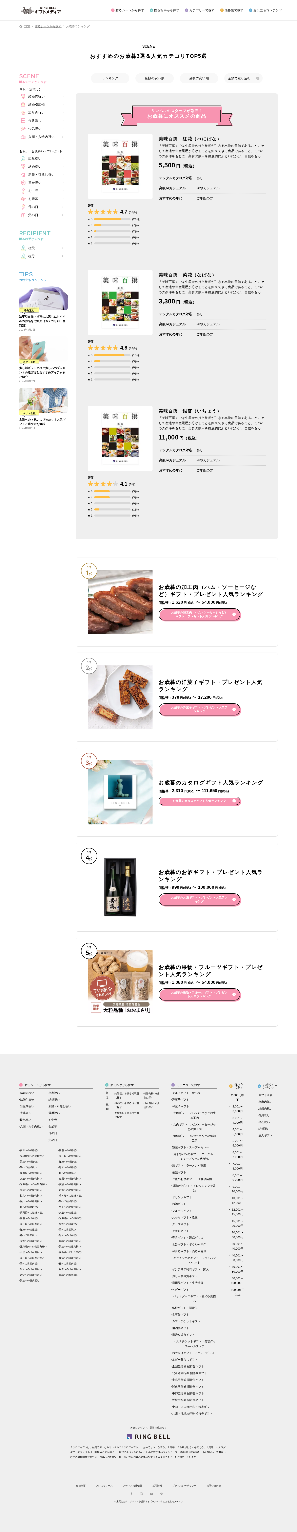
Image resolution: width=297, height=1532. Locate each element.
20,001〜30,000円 (237, 1235)
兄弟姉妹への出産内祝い (33, 1246)
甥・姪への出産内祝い (32, 1257)
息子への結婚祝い (68, 1167)
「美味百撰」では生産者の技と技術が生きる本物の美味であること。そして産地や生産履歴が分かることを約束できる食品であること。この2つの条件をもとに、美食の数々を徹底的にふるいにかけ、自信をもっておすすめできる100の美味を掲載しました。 (211, 151)
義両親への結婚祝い (31, 1173)
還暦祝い (54, 1113)
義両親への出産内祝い (71, 1252)
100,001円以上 (237, 1292)
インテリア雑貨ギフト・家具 (190, 1269)
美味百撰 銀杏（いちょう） (190, 410)
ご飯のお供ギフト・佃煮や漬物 (192, 1179)
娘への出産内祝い (29, 1263)
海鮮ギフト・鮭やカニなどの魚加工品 (194, 1138)
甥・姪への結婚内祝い (71, 1195)
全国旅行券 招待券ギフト (188, 1366)
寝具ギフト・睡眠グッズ (187, 1237)
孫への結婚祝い (67, 1173)
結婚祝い (54, 1099)
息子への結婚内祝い (70, 1207)
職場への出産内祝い (70, 1240)
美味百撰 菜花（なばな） (188, 274)
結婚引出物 (27, 1099)
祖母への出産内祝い (70, 1269)
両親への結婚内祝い (31, 1190)
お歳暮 (52, 1126)
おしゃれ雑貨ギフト (185, 1276)
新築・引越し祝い (59, 1106)
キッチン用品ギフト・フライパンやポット (194, 1260)
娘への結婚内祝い (68, 1201)
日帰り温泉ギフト (183, 1334)
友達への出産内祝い (31, 1240)
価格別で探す (234, 10)
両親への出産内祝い (31, 1252)
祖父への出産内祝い (31, 1274)
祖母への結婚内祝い (70, 1190)
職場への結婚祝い (68, 1150)
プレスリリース (104, 1485)
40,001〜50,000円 (237, 1258)
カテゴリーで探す (202, 10)
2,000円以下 (237, 1097)
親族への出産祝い (68, 1223)
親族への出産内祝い (70, 1246)
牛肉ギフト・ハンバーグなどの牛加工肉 (194, 1115)
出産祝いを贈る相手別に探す (127, 1105)
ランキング (110, 78)
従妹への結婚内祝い (31, 1201)
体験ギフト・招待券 (185, 1307)
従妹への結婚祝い (68, 1161)
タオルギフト (180, 1231)
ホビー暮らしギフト (185, 1359)
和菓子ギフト (180, 1106)
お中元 (52, 1119)
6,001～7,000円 (238, 1155)
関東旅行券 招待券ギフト (188, 1386)
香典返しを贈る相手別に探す (127, 1114)
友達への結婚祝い (29, 1150)
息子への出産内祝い (31, 1269)
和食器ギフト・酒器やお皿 (189, 1251)
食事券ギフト (180, 1314)
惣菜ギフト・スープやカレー (190, 1147)
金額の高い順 (199, 78)
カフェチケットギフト (186, 1321)
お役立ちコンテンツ (267, 10)
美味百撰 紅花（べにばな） (190, 138)
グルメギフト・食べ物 (186, 1093)
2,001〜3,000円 (238, 1109)
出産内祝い (27, 1106)
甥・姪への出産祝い (31, 1223)
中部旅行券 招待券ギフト (188, 1393)
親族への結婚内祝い (70, 1184)
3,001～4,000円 (238, 1120)
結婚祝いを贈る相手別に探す (127, 1095)
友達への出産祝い (68, 1212)
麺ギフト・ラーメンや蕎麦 (189, 1165)
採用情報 (157, 1485)
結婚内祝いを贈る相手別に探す (156, 1095)
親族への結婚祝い (29, 1161)
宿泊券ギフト (180, 1328)
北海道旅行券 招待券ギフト (189, 1373)
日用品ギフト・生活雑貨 (187, 1282)
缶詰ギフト (179, 1172)
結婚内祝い (27, 1093)
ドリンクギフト (182, 1197)
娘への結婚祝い (28, 1167)
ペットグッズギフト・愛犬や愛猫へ (194, 1299)
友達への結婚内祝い (31, 1178)
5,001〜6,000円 (238, 1143)
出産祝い (54, 1093)
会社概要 (81, 1485)
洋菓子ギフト (180, 1099)
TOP (27, 26)
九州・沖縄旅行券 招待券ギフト (192, 1413)
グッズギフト (180, 1224)
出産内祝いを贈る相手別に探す (156, 1105)
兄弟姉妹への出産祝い (71, 1218)
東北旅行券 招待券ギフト (188, 1379)
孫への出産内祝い (68, 1263)
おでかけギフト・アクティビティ (193, 1352)
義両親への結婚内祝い (32, 1212)
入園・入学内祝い (31, 1126)
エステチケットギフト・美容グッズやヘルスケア (194, 1344)
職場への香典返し (68, 1274)
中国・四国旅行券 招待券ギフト (192, 1406)
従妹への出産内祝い (70, 1257)
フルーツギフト (182, 1210)
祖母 (107, 1106)
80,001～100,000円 (237, 1281)
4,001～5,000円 (238, 1132)
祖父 (107, 1095)
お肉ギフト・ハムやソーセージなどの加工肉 (194, 1127)
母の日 (52, 1133)
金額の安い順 (154, 78)
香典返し (25, 1113)
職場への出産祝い (29, 1218)
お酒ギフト (179, 1204)
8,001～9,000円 (238, 1177)
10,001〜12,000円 (237, 1200)
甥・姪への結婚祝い (70, 1156)
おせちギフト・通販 (185, 1217)
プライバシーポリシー (184, 1485)
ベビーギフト (180, 1289)
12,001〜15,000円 (237, 1212)
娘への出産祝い (67, 1229)
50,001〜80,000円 (237, 1269)
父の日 (52, 1140)
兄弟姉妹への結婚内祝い (33, 1184)
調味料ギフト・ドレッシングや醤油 (194, 1188)
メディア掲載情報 (132, 1485)
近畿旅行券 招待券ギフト (188, 1400)
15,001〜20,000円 (237, 1223)
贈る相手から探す (167, 10)
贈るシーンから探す (130, 10)
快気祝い (25, 1119)
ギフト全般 (265, 1095)
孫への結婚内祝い (29, 1207)
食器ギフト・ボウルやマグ (189, 1244)
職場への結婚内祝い (70, 1178)
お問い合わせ (213, 1485)
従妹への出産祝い (29, 1229)
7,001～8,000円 (238, 1166)
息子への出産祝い (68, 1235)
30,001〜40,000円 (237, 1246)
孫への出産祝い (28, 1235)
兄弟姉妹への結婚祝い (32, 1156)
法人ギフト (265, 1135)
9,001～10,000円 (237, 1189)
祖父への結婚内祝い (31, 1195)
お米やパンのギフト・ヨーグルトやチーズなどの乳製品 (194, 1156)
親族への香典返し (29, 1280)
